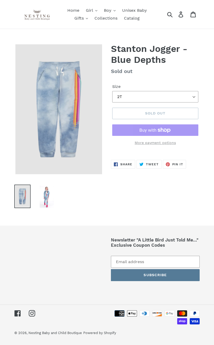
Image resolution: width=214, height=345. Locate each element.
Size (116, 86)
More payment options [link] (155, 143)
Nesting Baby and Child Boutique (55, 333)
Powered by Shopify (99, 333)
